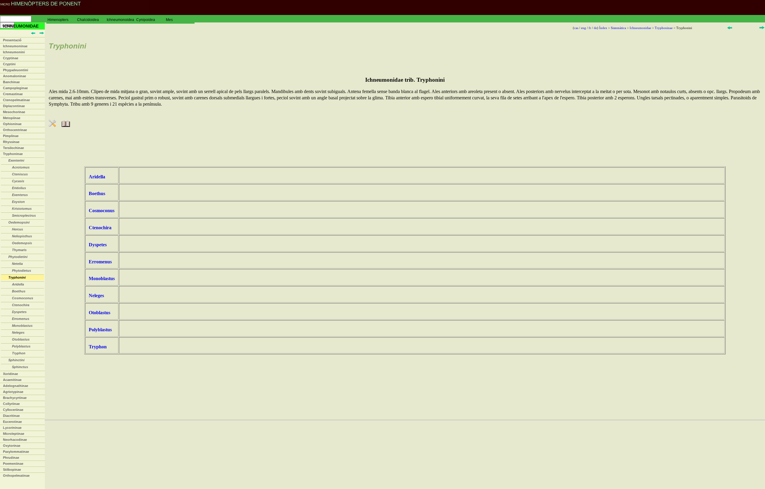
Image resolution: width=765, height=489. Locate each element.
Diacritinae (11, 415)
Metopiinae (11, 118)
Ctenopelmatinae (16, 100)
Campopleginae (15, 88)
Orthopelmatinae (16, 475)
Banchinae (11, 82)
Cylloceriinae (13, 409)
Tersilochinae (13, 148)
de (595, 28)
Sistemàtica (618, 28)
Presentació (12, 40)
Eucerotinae (12, 421)
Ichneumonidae (640, 28)
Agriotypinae (13, 392)
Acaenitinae (12, 380)
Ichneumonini (14, 52)
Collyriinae (11, 404)
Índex (603, 28)
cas (576, 28)
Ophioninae (12, 124)
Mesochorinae (14, 112)
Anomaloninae (14, 76)
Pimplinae (11, 136)
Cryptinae (10, 58)
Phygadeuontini (15, 70)
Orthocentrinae (15, 130)
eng (583, 28)
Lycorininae (12, 427)
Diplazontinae (14, 106)
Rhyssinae (11, 142)
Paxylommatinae (16, 451)
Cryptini (9, 64)
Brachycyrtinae (15, 398)
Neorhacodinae (15, 439)
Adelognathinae (15, 386)
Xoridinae (10, 374)
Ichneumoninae (15, 46)
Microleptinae (13, 433)
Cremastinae (13, 94)
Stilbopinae (12, 469)
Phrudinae (11, 457)
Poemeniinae (13, 463)
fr (590, 28)
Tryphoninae (13, 154)
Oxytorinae (11, 445)
